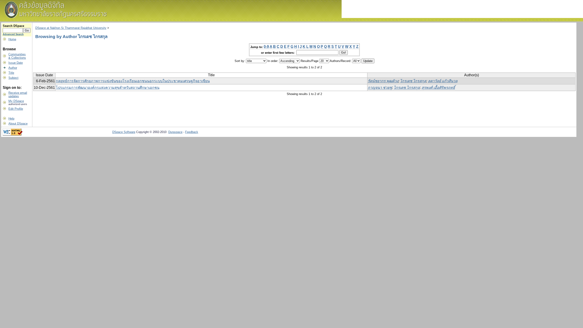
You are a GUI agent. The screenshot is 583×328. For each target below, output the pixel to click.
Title (11, 72)
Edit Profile (15, 108)
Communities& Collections (17, 56)
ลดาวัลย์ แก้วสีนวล (443, 81)
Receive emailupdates (17, 94)
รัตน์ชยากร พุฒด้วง (383, 81)
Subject (13, 77)
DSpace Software (123, 132)
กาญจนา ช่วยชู (380, 88)
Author (12, 67)
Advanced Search (13, 34)
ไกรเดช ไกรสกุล (413, 81)
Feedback (191, 132)
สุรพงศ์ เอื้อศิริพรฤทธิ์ (438, 88)
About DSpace (18, 123)
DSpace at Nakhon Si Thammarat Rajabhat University (70, 28)
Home (12, 39)
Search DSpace (13, 26)
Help (11, 118)
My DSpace (16, 101)
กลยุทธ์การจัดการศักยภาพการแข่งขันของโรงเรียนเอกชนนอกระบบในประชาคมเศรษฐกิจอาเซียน (133, 81)
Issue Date (15, 62)
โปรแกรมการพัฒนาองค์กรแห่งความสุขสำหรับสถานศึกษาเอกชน (107, 88)
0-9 (266, 47)
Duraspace (175, 132)
